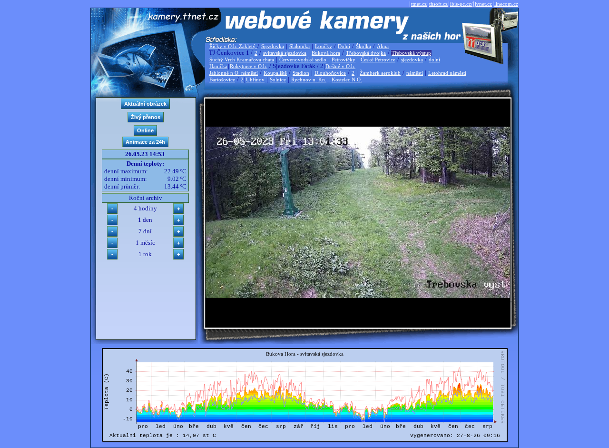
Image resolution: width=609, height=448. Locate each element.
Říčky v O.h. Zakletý (233, 46)
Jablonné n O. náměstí (233, 73)
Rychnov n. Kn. (308, 79)
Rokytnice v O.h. (248, 66)
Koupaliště (275, 73)
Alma (383, 46)
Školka (363, 46)
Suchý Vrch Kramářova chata (241, 59)
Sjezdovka (272, 46)
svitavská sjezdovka (284, 53)
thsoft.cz (438, 4)
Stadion (301, 73)
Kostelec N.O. (347, 79)
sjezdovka (412, 59)
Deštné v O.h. (340, 66)
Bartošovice (222, 79)
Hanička (218, 66)
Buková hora (326, 53)
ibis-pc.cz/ (461, 4)
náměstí (414, 73)
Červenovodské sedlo (302, 59)
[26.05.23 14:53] (358, 295)
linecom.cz (506, 4)
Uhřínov (255, 79)
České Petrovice (378, 59)
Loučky (323, 46)
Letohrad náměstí (447, 73)
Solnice (278, 79)
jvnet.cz (483, 4)
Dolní (344, 46)
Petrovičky (343, 59)
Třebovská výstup (411, 53)
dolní (434, 59)
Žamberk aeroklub (380, 73)
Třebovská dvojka (366, 53)
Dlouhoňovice (330, 73)
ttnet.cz (419, 4)
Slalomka (299, 46)
